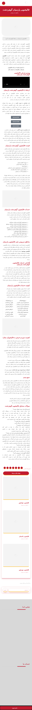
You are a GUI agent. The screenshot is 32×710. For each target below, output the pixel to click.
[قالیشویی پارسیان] (26, 2)
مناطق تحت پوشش (24, 505)
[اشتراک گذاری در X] (19, 468)
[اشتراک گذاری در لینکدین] (7, 468)
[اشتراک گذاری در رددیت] (13, 468)
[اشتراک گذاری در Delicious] (10, 468)
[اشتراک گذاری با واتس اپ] (5, 468)
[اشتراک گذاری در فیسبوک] (22, 468)
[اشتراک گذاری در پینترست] (16, 468)
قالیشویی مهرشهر (26, 251)
